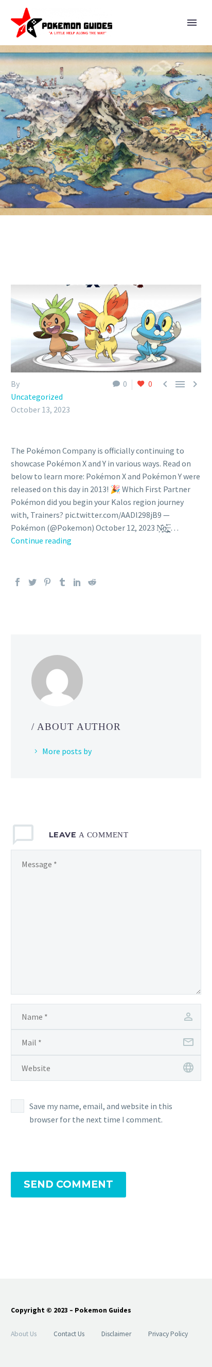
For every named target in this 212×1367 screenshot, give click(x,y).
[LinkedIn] (77, 582)
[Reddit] (92, 582)
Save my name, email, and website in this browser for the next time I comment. (100, 1113)
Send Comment (68, 1184)
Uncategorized (37, 396)
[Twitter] (32, 582)
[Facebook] (17, 582)
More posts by (67, 751)
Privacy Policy (168, 1333)
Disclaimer (116, 1333)
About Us (24, 1333)
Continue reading (41, 540)
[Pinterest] (47, 582)
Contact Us (69, 1333)
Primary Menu (192, 22)
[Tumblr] (62, 582)
